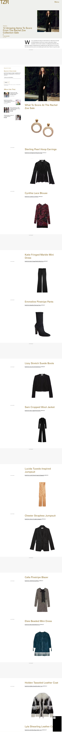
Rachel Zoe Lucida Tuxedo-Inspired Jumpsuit (34, 475)
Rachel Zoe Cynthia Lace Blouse (31, 196)
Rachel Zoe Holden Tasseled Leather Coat (33, 686)
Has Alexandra (6, 36)
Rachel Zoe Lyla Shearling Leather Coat (33, 730)
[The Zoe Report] (4, 2)
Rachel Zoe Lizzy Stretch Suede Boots (33, 366)
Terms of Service (18, 84)
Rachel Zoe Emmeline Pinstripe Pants (33, 305)
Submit (6, 82)
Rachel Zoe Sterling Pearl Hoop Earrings (33, 152)
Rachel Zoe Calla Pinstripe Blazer (32, 580)
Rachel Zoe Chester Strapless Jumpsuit (33, 519)
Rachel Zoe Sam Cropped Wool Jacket (33, 410)
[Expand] (54, 717)
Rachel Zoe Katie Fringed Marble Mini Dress (34, 261)
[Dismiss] (60, 717)
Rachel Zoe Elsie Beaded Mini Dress (32, 624)
